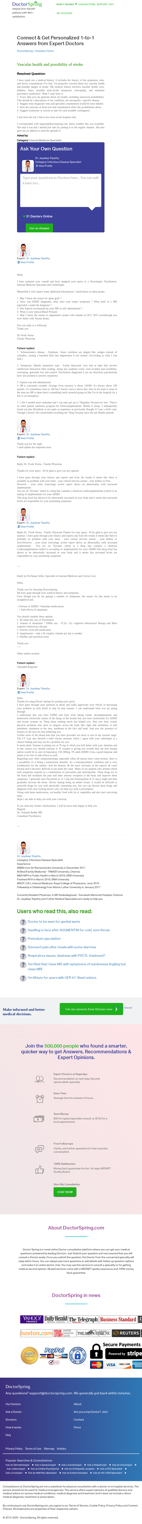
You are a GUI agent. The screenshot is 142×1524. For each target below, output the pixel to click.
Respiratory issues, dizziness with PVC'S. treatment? (66, 955)
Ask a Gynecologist (45, 1464)
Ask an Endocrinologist (75, 1472)
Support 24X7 (105, 4)
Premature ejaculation (44, 938)
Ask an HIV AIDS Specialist (107, 1472)
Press (77, 1427)
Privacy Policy (14, 1448)
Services (11, 1419)
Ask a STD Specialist (111, 1468)
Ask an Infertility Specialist (42, 1472)
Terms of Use (33, 1448)
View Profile (45, 165)
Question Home (44, 50)
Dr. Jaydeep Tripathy (47, 158)
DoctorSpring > (26, 50)
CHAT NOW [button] (65, 1192)
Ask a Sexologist (16, 1468)
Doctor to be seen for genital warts (54, 921)
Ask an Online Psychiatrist (45, 1468)
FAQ (8, 1435)
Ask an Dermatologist (17, 1464)
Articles (61, 1448)
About (77, 1404)
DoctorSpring (18, 1386)
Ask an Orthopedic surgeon (79, 1468)
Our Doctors (86, 4)
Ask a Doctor (14, 1411)
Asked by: (22, 135)
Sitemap (49, 1448)
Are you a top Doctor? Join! (91, 1411)
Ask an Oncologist (122, 1464)
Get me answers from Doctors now (89, 1009)
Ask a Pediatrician (97, 1464)
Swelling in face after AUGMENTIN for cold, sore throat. (69, 930)
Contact (79, 1419)
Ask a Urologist (14, 1472)
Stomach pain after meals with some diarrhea (62, 947)
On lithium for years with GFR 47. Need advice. (62, 977)
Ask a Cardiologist (71, 1464)
